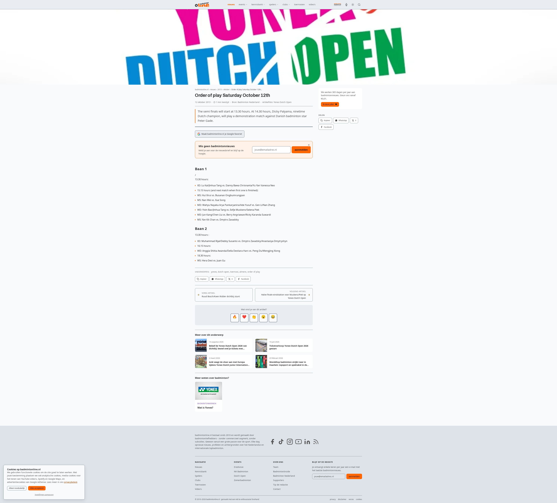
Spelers (198, 475)
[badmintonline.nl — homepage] (202, 4)
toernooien (299, 4)
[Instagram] (290, 441)
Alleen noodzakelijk (17, 488)
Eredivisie (238, 467)
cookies (359, 499)
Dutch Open (240, 475)
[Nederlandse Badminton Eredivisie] (337, 4)
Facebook (245, 279)
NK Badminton (241, 471)
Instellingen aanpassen (44, 494)
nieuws (231, 4)
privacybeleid (70, 482)
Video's (198, 489)
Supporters (278, 480)
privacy (333, 499)
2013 (220, 89)
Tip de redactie (280, 484)
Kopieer (203, 279)
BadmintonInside (281, 471)
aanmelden (301, 149)
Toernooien (200, 484)
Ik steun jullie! (328, 104)
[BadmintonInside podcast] (346, 5)
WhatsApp (219, 279)
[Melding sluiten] (309, 145)
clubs (285, 4)
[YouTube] (298, 441)
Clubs (197, 480)
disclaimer (342, 499)
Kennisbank (200, 471)
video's (312, 4)
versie (351, 499)
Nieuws (198, 467)
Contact (277, 489)
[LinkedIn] (307, 441)
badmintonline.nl (201, 89)
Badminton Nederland (284, 475)
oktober (226, 89)
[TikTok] (281, 441)
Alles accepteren (37, 488)
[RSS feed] (316, 441)
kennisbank (257, 4)
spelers (272, 4)
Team (275, 467)
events (242, 4)
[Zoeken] (359, 5)
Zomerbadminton (242, 480)
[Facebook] (272, 441)
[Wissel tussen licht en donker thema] (353, 5)
